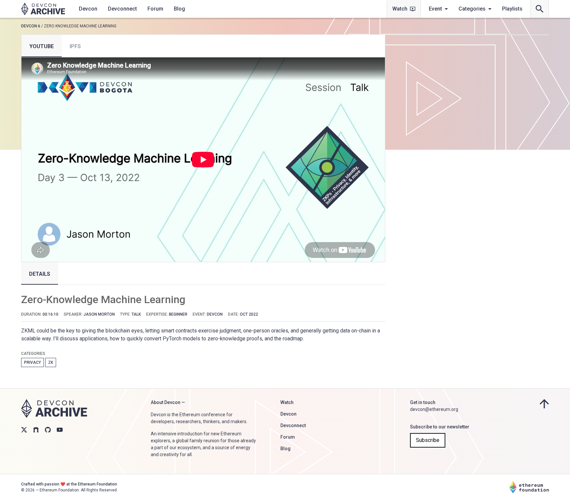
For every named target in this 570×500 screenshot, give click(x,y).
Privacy (32, 362)
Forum (155, 9)
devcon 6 (30, 26)
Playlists (512, 9)
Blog (179, 9)
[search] (539, 9)
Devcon (88, 9)
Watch (399, 9)
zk (50, 362)
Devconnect (122, 9)
